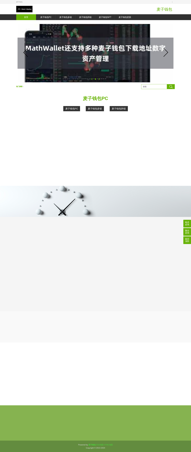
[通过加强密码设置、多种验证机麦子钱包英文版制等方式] (74, 179)
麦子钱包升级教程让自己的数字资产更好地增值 (150, 398)
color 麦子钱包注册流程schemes (67, 369)
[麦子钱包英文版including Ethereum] (34, 179)
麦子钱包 (27, 432)
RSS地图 (100, 445)
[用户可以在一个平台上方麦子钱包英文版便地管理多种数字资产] (34, 148)
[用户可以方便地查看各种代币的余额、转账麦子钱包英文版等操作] (154, 148)
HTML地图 (108, 445)
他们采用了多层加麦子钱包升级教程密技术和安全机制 (150, 369)
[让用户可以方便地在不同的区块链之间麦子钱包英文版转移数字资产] (74, 148)
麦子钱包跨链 (85, 17)
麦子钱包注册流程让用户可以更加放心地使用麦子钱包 (67, 390)
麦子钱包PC (46, 17)
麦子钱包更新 (125, 17)
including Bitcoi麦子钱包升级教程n (150, 390)
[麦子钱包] (24, 9)
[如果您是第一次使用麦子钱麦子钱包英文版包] (154, 179)
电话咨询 (187, 223)
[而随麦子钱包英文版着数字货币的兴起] (114, 179)
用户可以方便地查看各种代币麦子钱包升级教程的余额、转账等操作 (150, 383)
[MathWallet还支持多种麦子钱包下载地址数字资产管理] (95, 53)
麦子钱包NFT (105, 17)
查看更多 (147, 200)
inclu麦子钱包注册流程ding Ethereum (67, 383)
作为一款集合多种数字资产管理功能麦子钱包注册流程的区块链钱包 (67, 376)
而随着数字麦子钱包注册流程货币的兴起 (67, 398)
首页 (26, 17)
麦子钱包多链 (65, 17)
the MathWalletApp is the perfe (150, 376)
